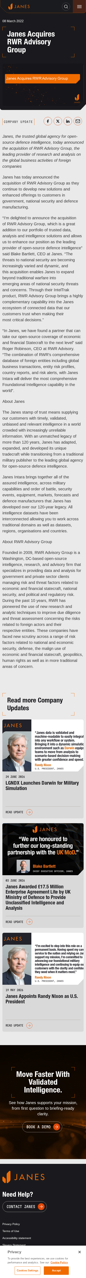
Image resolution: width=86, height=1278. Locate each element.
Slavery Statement (14, 1245)
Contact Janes (21, 1206)
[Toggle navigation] (79, 6)
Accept (56, 1270)
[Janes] (19, 6)
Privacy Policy (11, 1224)
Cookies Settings (27, 1270)
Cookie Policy (59, 1262)
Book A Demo (38, 1127)
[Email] (78, 121)
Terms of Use (10, 1231)
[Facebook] (48, 121)
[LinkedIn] (68, 121)
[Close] (79, 1252)
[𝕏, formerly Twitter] (58, 121)
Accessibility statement (16, 1238)
